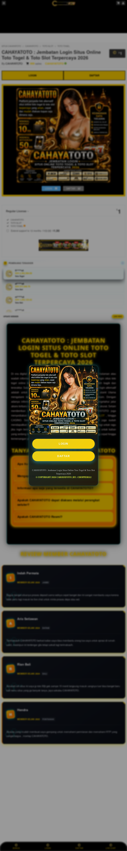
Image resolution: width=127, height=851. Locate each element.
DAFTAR (63, 456)
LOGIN (63, 443)
